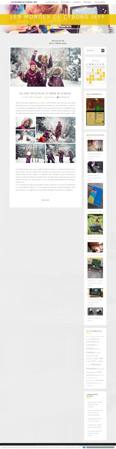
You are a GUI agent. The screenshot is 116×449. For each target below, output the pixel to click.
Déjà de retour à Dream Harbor (94, 433)
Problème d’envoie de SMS (95, 211)
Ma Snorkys (88, 365)
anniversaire (97, 336)
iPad (93, 358)
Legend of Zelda (91, 361)
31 (90, 82)
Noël (92, 372)
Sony (94, 380)
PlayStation (90, 375)
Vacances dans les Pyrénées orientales (95, 404)
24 (90, 79)
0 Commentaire (49, 97)
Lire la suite (46, 200)
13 (98, 73)
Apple (89, 339)
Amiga (92, 336)
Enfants (90, 348)
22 (104, 76)
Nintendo (91, 368)
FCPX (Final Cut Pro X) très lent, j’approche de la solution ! (95, 302)
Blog (98, 339)
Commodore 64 (92, 341)
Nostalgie (88, 372)
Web (99, 383)
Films (95, 353)
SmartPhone (89, 380)
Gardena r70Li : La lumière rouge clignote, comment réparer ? (95, 283)
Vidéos (95, 383)
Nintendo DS (100, 369)
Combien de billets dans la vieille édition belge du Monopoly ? (95, 156)
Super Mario (99, 380)
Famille (89, 352)
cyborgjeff (38, 97)
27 (98, 79)
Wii (100, 383)
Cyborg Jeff (90, 344)
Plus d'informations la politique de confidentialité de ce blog (100, 447)
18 (93, 76)
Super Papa (87, 2)
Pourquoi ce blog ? (52, 2)
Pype (102, 375)
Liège (97, 361)
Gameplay (89, 359)
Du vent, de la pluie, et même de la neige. (45, 93)
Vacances (89, 383)
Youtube (88, 385)
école (92, 385)
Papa (96, 372)
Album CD (88, 336)
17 (90, 76)
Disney (97, 345)
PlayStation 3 (97, 375)
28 (101, 79)
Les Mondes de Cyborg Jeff (24, 2)
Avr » (91, 85)
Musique (96, 364)
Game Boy (95, 356)
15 (104, 73)
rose (94, 377)
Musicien (76, 2)
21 (101, 76)
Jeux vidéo (99, 358)
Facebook (97, 349)
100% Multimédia (99, 2)
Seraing (96, 377)
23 (87, 79)
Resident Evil (89, 377)
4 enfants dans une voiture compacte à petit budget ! (94, 178)
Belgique (94, 339)
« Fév (87, 85)
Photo (99, 372)
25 (93, 79)
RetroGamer (65, 2)
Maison (101, 361)
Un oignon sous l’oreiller (95, 255)
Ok (84, 447)
